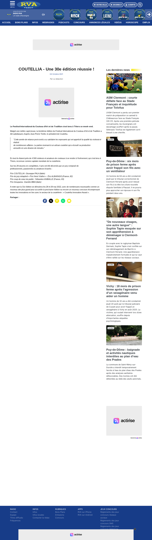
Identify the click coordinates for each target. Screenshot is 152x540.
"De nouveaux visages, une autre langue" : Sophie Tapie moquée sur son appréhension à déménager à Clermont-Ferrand (123, 230)
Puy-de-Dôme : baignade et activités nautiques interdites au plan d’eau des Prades (123, 354)
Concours (79, 22)
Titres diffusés (16, 517)
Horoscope (132, 22)
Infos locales (38, 515)
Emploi (146, 22)
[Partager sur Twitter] (50, 202)
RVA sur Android (85, 515)
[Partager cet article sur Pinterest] (56, 202)
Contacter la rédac (41, 517)
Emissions (59, 515)
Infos (35, 22)
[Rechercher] (140, 4)
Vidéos (118, 22)
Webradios (48, 22)
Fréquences (15, 520)
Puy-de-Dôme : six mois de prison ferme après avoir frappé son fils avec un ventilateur (123, 166)
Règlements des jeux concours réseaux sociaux (109, 515)
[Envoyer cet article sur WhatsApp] (62, 202)
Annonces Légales (99, 22)
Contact (13, 512)
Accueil (6, 22)
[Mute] (43, 14)
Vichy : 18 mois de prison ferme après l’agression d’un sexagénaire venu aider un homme (123, 291)
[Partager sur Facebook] (44, 202)
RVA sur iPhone (84, 512)
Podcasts (64, 22)
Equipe (13, 515)
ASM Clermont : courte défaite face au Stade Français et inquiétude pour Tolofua (121, 102)
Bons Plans (21, 22)
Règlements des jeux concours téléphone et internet (109, 529)
